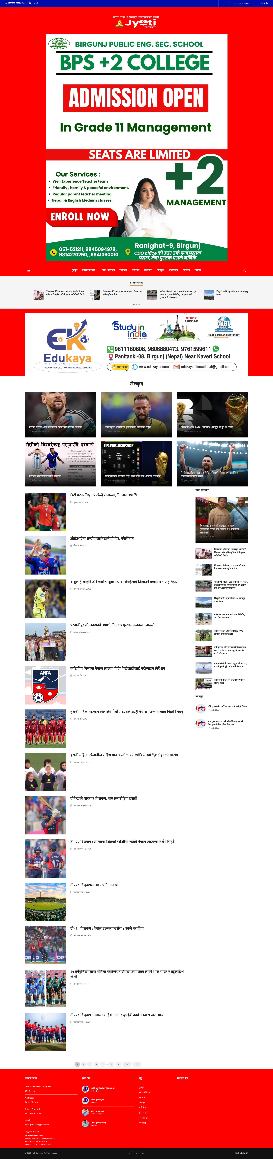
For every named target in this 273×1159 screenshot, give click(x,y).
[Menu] (29, 270)
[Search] (244, 270)
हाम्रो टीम (142, 1108)
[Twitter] (136, 1153)
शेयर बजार (143, 1113)
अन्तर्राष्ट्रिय (173, 270)
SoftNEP (244, 1153)
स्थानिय (186, 270)
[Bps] (137, 147)
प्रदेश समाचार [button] (89, 270)
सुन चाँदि (142, 1123)
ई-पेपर (266, 3)
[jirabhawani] (136, 344)
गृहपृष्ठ (74, 270)
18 (118, 1064)
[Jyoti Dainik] (136, 22)
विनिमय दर (143, 1118)
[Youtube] (143, 1153)
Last (137, 1064)
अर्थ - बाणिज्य (108, 270)
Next (127, 1064)
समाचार (123, 270)
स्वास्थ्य (198, 270)
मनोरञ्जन (135, 270)
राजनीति (148, 270)
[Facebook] (129, 1153)
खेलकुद (160, 270)
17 (111, 1064)
